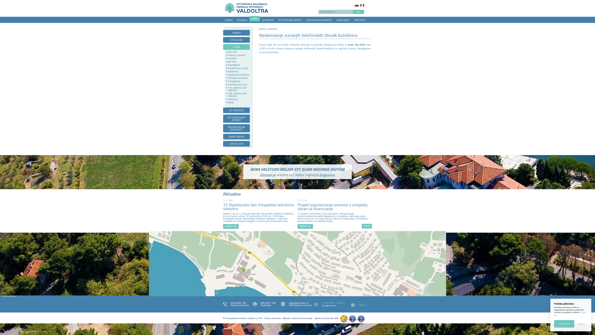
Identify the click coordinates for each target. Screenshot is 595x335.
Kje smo (232, 61)
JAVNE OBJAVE (343, 20)
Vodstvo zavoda (236, 55)
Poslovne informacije (302, 318)
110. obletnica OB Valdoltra (237, 88)
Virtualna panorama (238, 78)
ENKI (336, 318)
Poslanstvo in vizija (238, 68)
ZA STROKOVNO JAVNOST (290, 20)
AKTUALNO (242, 20)
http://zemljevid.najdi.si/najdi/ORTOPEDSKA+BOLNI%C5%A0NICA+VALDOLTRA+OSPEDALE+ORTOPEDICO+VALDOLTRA (297, 263)
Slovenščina (357, 5)
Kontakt (232, 58)
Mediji (231, 102)
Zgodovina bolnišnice (238, 74)
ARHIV (366, 226)
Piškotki (286, 318)
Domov (262, 28)
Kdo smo (232, 52)
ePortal (362, 305)
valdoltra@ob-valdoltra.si (333, 302)
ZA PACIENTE (268, 20)
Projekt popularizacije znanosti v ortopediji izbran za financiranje (333, 207)
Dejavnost (233, 71)
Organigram (234, 65)
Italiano (362, 5)
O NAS (255, 18)
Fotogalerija (234, 81)
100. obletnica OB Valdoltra (237, 94)
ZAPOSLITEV (359, 20)
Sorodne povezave (237, 84)
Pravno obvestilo (272, 318)
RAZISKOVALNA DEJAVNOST (319, 20)
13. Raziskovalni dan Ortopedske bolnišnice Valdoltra (258, 207)
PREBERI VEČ (231, 226)
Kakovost (233, 99)
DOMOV (229, 20)
